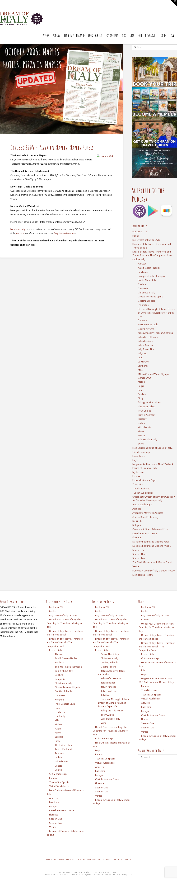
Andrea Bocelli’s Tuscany (145, 517)
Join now (20, 233)
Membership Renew (142, 575)
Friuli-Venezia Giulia (148, 324)
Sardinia (142, 394)
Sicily (140, 398)
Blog (109, 860)
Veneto (141, 431)
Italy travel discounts (64, 233)
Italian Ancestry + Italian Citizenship (156, 333)
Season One (138, 550)
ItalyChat (142, 353)
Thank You (137, 484)
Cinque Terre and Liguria (150, 296)
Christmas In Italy (146, 292)
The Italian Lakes (146, 406)
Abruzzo (142, 263)
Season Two (139, 558)
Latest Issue (138, 456)
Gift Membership (141, 452)
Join (143, 670)
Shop (116, 860)
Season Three (139, 554)
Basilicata (143, 272)
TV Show (59, 860)
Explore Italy (138, 259)
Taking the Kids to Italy (149, 402)
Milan (140, 370)
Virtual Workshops (142, 504)
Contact (145, 619)
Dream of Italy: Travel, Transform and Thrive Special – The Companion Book (152, 253)
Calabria (142, 284)
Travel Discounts (141, 488)
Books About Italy (147, 280)
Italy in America (145, 345)
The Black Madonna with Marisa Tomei (152, 562)
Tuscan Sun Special (142, 493)
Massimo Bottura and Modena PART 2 (151, 546)
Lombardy (143, 366)
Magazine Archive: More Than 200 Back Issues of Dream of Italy (152, 466)
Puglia (141, 386)
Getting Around (146, 328)
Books (135, 235)
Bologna (136, 525)
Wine (141, 443)
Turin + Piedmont (146, 415)
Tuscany (142, 419)
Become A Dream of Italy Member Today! (153, 570)
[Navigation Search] (172, 39)
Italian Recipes (145, 341)
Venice (141, 435)
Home (49, 860)
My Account (138, 472)
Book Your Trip (139, 231)
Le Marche (143, 361)
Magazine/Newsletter (91, 860)
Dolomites (143, 305)
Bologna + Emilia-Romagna (151, 276)
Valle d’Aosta (144, 427)
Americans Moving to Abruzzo (147, 513)
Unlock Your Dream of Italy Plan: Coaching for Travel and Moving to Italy (153, 498)
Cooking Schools (146, 301)
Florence (142, 320)
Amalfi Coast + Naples (149, 268)
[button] (173, 3)
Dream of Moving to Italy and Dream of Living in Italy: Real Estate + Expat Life (156, 313)
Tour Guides (144, 410)
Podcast (136, 476)
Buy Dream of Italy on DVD (146, 240)
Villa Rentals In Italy (147, 439)
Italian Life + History (148, 337)
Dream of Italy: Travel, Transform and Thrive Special (151, 246)
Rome (141, 390)
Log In (135, 460)
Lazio (140, 357)
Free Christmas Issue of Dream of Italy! (152, 448)
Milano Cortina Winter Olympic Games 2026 (154, 376)
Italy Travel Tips (146, 349)
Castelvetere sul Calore (144, 533)
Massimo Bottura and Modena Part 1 (150, 541)
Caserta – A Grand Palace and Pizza (150, 529)
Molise (141, 382)
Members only (17, 229)
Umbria (141, 423)
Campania (143, 288)
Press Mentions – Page (144, 480)
